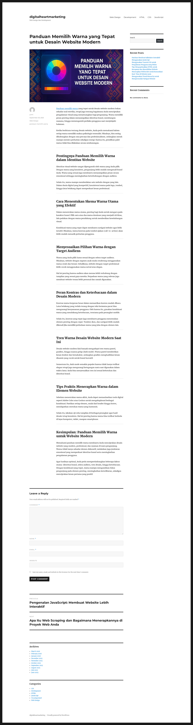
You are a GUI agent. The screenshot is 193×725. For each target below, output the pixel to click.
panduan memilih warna (38, 124)
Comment (34, 505)
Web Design (115, 17)
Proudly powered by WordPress (58, 715)
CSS (149, 17)
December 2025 (36, 658)
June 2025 (34, 672)
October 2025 (36, 663)
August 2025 (35, 668)
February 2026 (36, 654)
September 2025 (37, 665)
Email (32, 550)
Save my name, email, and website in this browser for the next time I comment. (61, 572)
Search (132, 38)
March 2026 (35, 651)
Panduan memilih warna (67, 108)
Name (32, 539)
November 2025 (37, 661)
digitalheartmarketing (47, 17)
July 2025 (34, 670)
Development (130, 17)
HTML (142, 17)
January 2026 (36, 656)
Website (33, 560)
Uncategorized (36, 698)
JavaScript (159, 17)
